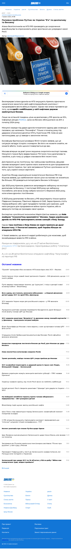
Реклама (38, 524)
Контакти (5, 532)
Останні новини (11, 264)
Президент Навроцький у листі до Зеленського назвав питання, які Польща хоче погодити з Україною (31, 453)
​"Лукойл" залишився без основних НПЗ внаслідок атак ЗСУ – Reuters (31, 270)
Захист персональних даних (45, 532)
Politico (22, 120)
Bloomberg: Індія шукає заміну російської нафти (23, 405)
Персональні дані (41, 528)
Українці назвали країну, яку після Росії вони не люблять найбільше (31, 382)
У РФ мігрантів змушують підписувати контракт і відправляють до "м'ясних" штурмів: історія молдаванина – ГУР (30, 421)
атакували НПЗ (9, 246)
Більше (5, 468)
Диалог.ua (5, 540)
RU (67, 3)
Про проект (6, 524)
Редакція (5, 528)
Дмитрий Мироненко (15, 36)
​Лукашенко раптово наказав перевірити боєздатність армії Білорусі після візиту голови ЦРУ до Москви (31, 311)
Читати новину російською (11, 15)
